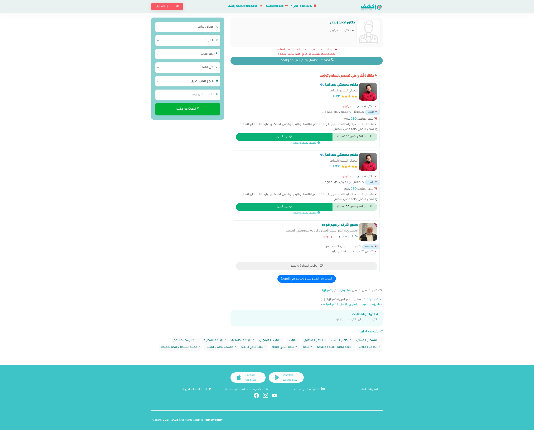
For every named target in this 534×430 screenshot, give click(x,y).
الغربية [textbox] (209, 40)
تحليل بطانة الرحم (184, 340)
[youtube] (276, 396)
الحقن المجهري (313, 340)
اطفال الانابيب (340, 340)
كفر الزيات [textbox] (207, 54)
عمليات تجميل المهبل (219, 347)
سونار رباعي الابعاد (252, 347)
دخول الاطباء (164, 7)
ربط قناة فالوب (368, 347)
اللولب (291, 340)
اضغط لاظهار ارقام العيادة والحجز (305, 60)
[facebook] (258, 396)
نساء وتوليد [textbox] (205, 27)
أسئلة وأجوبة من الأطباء (308, 389)
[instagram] (267, 396)
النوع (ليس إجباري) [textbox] (201, 81)
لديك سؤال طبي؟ (302, 6)
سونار (306, 347)
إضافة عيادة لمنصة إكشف (243, 6)
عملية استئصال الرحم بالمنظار (179, 347)
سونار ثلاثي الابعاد (283, 347)
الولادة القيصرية (214, 340)
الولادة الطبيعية (241, 340)
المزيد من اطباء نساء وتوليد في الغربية (306, 279)
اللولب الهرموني (269, 340)
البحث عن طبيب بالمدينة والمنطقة (245, 389)
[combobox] (185, 27)
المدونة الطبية (275, 6)
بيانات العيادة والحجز (304, 266)
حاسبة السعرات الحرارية (196, 389)
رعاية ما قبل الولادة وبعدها (334, 347)
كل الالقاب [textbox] (206, 67)
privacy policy (214, 420)
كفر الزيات (326, 290)
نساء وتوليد (348, 107)
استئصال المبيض (367, 340)
